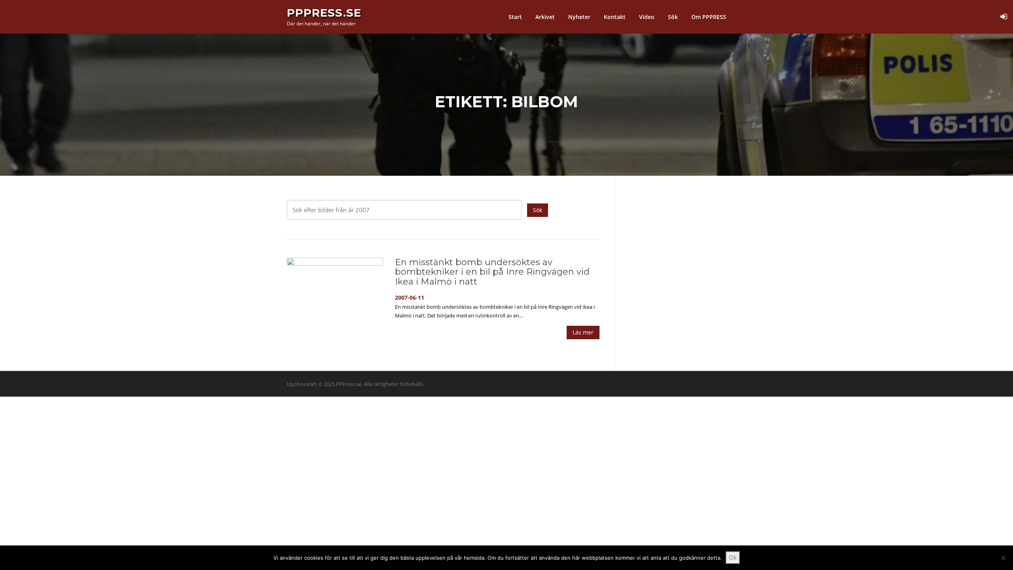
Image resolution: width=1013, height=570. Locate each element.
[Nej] (1003, 558)
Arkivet (545, 17)
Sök (673, 17)
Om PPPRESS (708, 17)
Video (646, 17)
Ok (733, 557)
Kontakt (615, 17)
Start (515, 17)
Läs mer (583, 332)
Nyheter (579, 17)
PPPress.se (324, 12)
